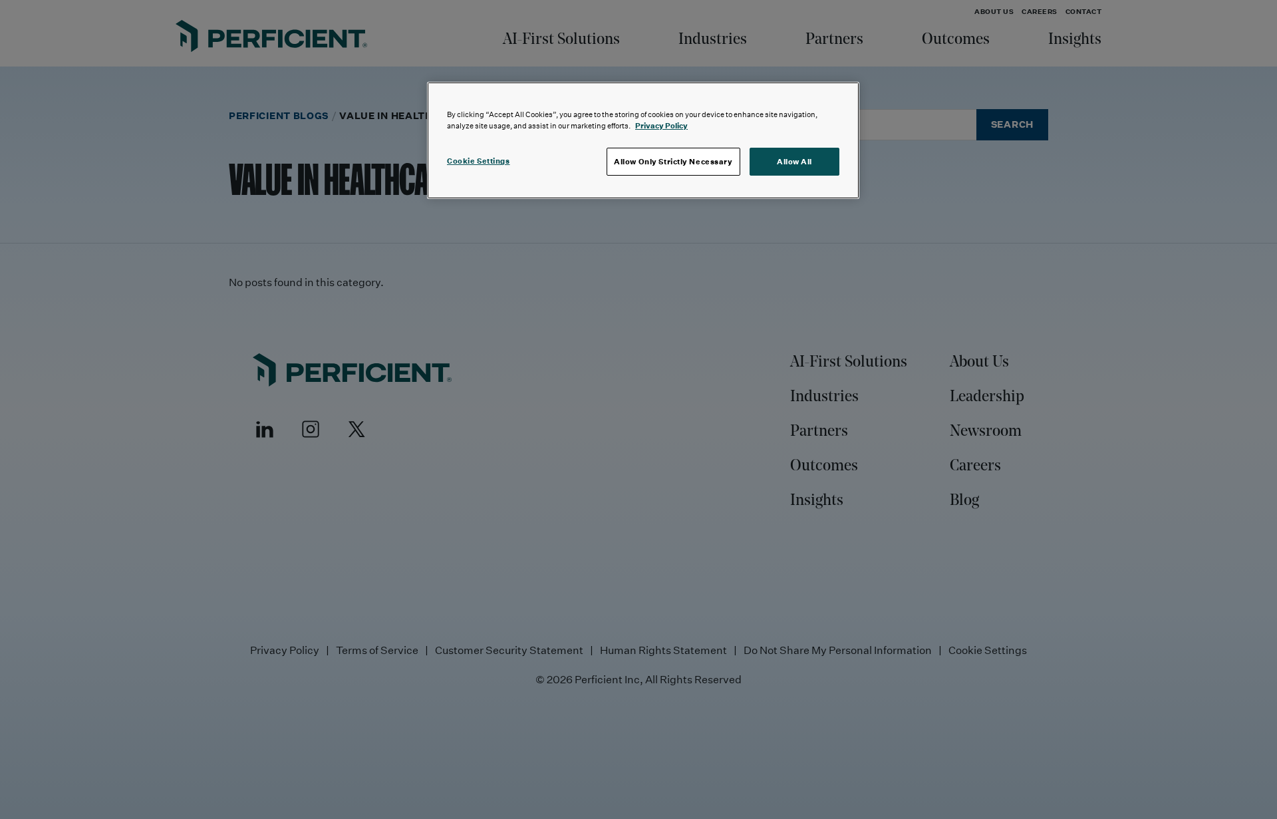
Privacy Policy (661, 125)
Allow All (794, 161)
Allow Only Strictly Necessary (673, 161)
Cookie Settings (478, 161)
